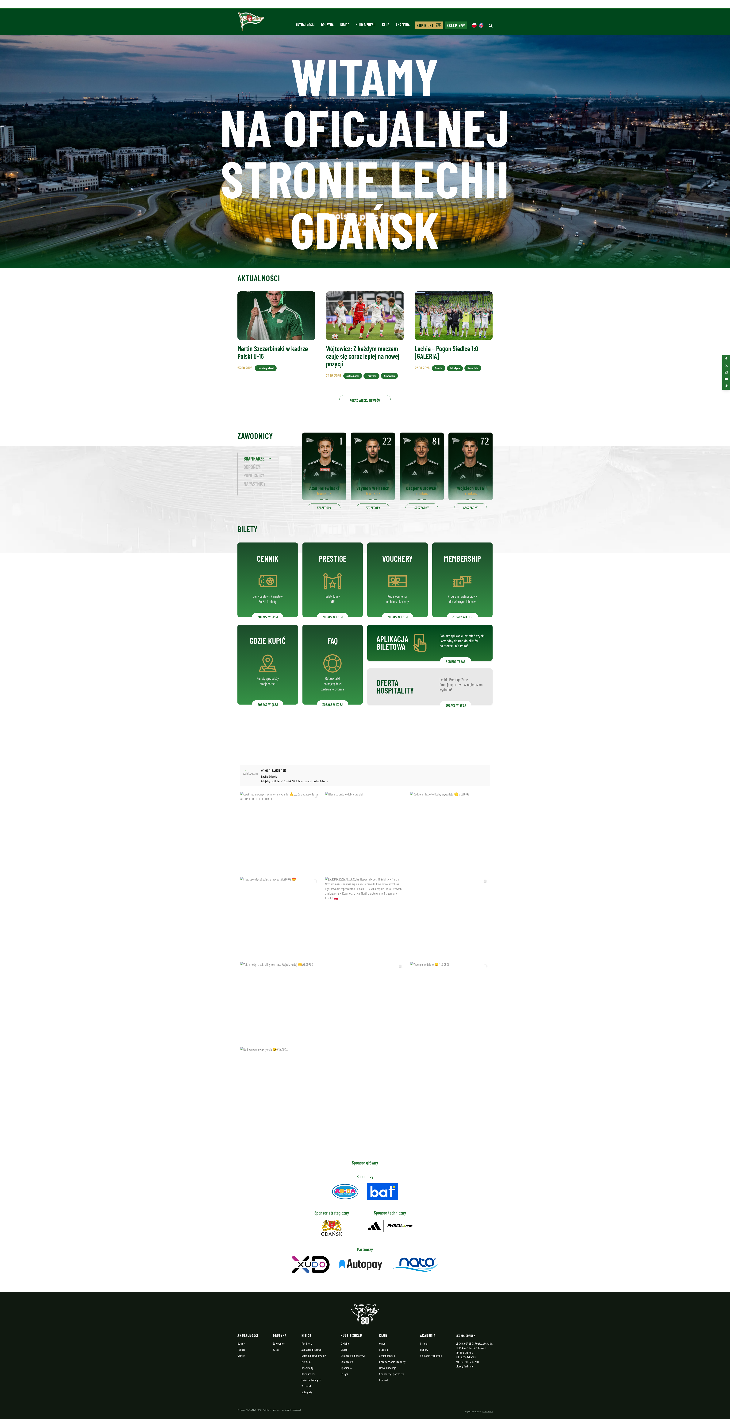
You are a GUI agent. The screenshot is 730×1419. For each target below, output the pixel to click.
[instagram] (726, 372)
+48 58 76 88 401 (469, 1361)
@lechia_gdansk (273, 770)
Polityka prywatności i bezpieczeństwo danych (282, 1410)
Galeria (438, 368)
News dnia (389, 376)
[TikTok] (726, 386)
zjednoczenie (487, 1411)
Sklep (452, 25)
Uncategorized (266, 368)
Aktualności (352, 376)
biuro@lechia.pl (465, 1366)
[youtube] (726, 379)
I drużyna (371, 376)
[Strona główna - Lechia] (251, 23)
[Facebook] (726, 358)
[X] (726, 365)
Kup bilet (425, 25)
